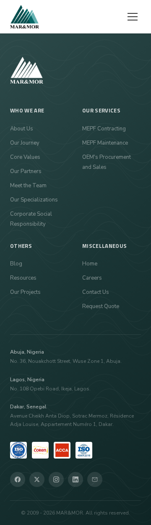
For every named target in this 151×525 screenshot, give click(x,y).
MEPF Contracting (104, 129)
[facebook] (17, 479)
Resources (23, 278)
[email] (94, 479)
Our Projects (25, 292)
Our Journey (24, 143)
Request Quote (100, 306)
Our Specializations (34, 200)
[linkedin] (75, 479)
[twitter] (36, 479)
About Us (21, 129)
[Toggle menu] (132, 17)
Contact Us (95, 292)
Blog (16, 264)
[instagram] (56, 479)
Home (89, 264)
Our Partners (26, 171)
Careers (92, 278)
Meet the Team (28, 185)
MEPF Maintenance (105, 143)
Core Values (25, 157)
